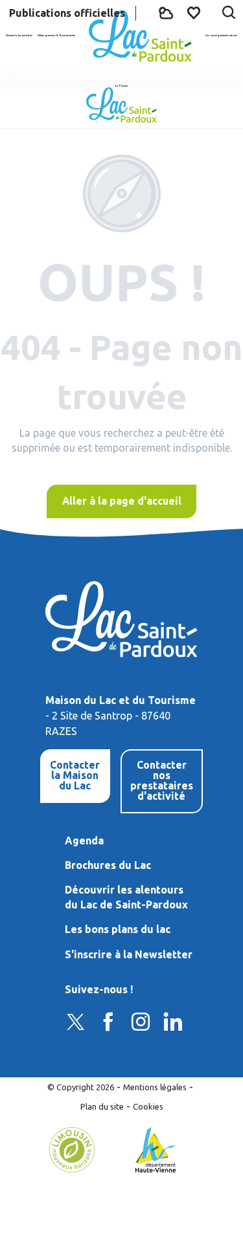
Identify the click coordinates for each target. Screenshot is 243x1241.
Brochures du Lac (108, 865)
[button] (228, 13)
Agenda (84, 840)
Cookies (148, 1106)
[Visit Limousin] (72, 1148)
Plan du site (102, 1106)
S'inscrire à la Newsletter (128, 954)
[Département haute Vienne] (156, 1148)
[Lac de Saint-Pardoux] (140, 36)
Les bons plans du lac (117, 929)
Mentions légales (155, 1087)
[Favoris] (195, 13)
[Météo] (166, 13)
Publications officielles (67, 13)
